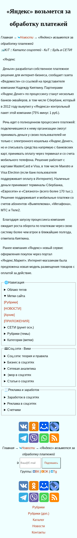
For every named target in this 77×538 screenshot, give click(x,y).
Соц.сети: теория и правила (27, 356)
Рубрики (38, 507)
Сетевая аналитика (21, 368)
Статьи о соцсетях (20, 381)
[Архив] (9, 315)
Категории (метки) (20, 340)
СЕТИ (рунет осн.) (20, 327)
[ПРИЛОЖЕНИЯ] (16, 321)
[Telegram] (23, 441)
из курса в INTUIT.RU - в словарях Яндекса (33, 382)
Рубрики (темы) (18, 333)
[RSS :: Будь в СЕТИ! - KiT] (54, 441)
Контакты (38, 532)
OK (46, 471)
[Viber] (33, 441)
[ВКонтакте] (23, 430)
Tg (55, 471)
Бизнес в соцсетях (20, 362)
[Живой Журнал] (54, 430)
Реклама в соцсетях (21, 403)
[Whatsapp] (44, 441)
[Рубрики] (11, 302)
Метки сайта (16, 296)
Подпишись (51, 462)
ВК (37, 471)
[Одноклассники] (33, 430)
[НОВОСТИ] (12, 308)
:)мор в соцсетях (19, 375)
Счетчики (14, 410)
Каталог (38, 520)
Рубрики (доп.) (38, 513)
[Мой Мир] (44, 430)
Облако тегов (17, 289)
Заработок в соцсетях (23, 397)
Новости (38, 526)
